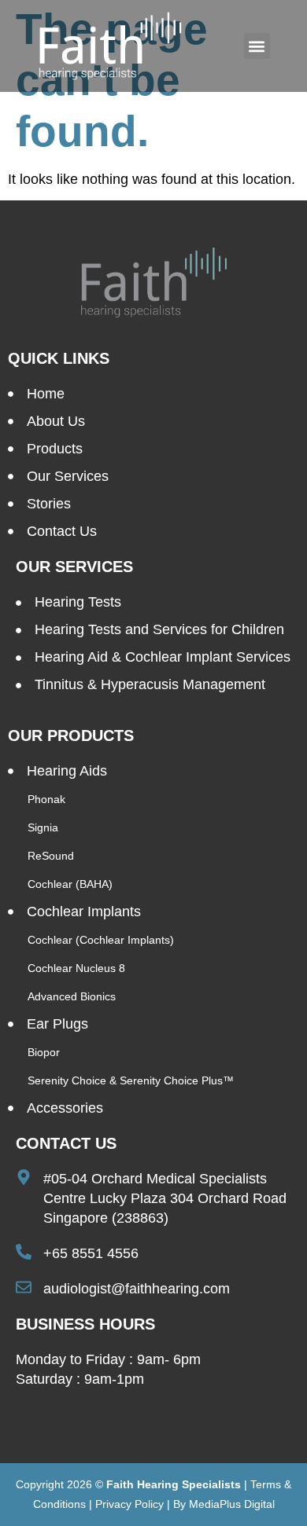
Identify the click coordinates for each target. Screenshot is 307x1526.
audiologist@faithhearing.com (136, 1289)
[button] (257, 46)
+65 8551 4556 (91, 1253)
